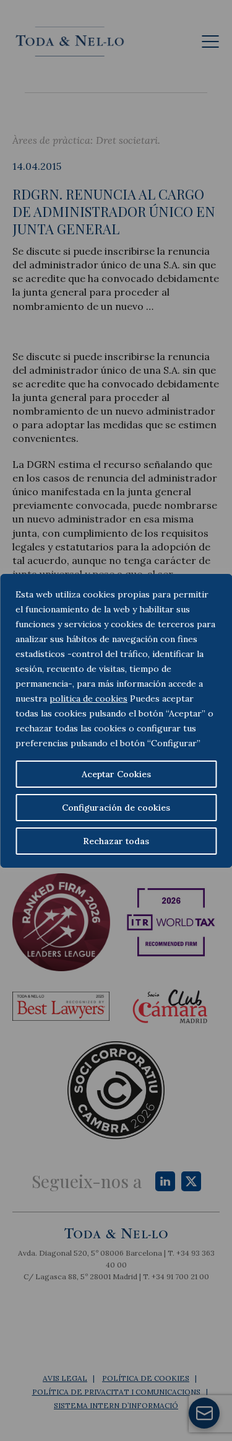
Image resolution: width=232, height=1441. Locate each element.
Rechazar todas (116, 841)
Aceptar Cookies (116, 774)
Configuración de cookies (116, 807)
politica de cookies (88, 698)
